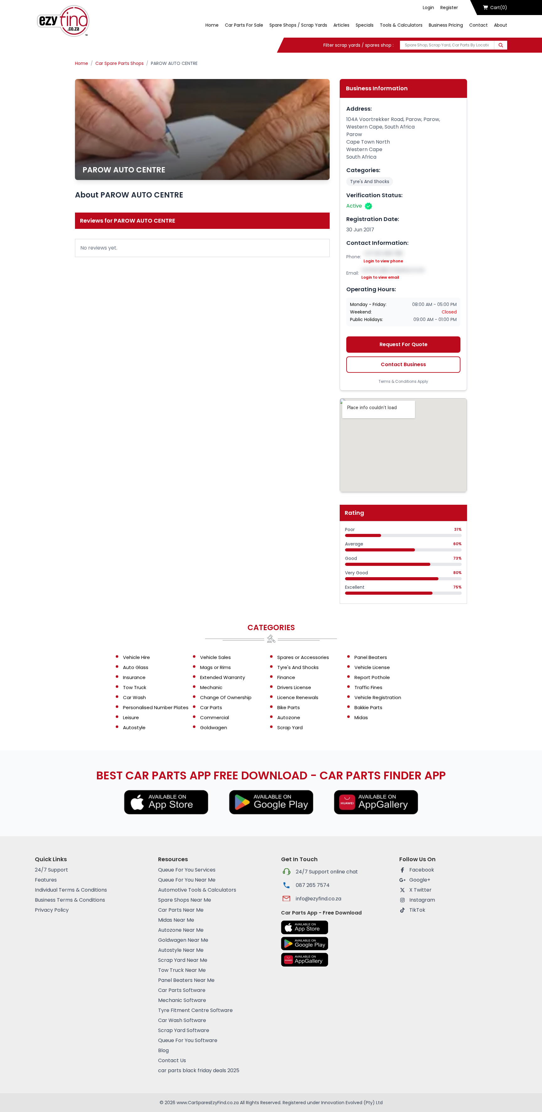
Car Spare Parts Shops (119, 63)
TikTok (417, 910)
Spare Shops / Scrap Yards (298, 25)
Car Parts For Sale (244, 25)
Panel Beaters (370, 657)
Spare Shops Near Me (184, 900)
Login (428, 7)
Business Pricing (446, 25)
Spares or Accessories (303, 657)
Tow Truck (134, 687)
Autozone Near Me (181, 930)
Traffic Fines (368, 687)
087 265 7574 (313, 885)
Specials (365, 25)
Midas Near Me (176, 920)
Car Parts (211, 707)
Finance (286, 677)
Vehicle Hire (136, 657)
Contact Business (403, 364)
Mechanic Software (182, 1000)
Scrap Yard (290, 727)
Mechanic (211, 687)
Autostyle (134, 727)
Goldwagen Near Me (183, 940)
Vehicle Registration (377, 697)
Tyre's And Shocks (369, 181)
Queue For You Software (187, 1040)
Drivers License (294, 687)
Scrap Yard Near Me (182, 960)
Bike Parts (288, 707)
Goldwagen (213, 727)
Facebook (421, 869)
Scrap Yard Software (183, 1030)
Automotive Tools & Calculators (197, 889)
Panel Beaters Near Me (186, 980)
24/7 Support (51, 869)
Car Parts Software (181, 990)
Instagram (422, 900)
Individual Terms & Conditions (71, 889)
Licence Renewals (297, 697)
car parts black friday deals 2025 (198, 1070)
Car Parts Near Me (181, 910)
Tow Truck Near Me (182, 970)
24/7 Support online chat (327, 871)
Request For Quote (404, 344)
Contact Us (172, 1060)
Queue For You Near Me (186, 879)
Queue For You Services (186, 869)
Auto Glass (135, 667)
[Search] (500, 45)
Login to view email (380, 277)
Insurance (134, 677)
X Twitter (420, 889)
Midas (361, 717)
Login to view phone (383, 261)
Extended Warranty (222, 677)
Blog (163, 1050)
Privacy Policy (52, 910)
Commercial (214, 717)
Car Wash (134, 697)
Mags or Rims (215, 667)
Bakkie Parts (368, 707)
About (500, 25)
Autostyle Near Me (181, 950)
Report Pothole (372, 677)
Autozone (288, 717)
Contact (478, 25)
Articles (341, 25)
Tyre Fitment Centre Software (195, 1010)
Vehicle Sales (215, 657)
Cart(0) (498, 7)
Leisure (131, 717)
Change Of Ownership (226, 697)
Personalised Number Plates (156, 707)
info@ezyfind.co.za (318, 898)
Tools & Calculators (401, 25)
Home (212, 25)
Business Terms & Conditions (70, 900)
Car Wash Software (182, 1020)
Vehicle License (372, 667)
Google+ (419, 879)
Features (46, 879)
